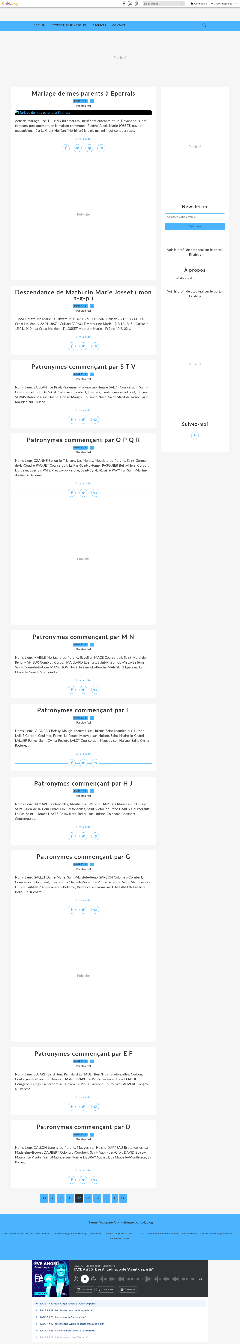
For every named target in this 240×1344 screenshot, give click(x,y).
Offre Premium (189, 1233)
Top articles (95, 1233)
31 (70, 1198)
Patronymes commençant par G (83, 857)
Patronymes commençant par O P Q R (83, 440)
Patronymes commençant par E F (83, 1054)
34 (97, 1198)
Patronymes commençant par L (83, 710)
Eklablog (147, 1222)
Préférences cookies (119, 1238)
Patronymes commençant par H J (83, 784)
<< (44, 1198)
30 (60, 1198)
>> (123, 1198)
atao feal (197, 250)
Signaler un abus (124, 1233)
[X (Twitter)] (130, 3)
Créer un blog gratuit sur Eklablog (70, 1233)
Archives (99, 25)
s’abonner (86, 1289)
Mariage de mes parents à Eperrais (83, 94)
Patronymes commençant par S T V (83, 367)
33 (88, 1198)
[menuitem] (39, 26)
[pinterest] (136, 3)
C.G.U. (140, 1233)
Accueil (39, 25)
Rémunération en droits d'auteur (163, 1233)
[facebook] (124, 3)
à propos (130, 1289)
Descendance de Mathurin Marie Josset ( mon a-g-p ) (83, 296)
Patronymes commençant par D (83, 1127)
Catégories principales (69, 25)
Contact (118, 25)
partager (108, 1289)
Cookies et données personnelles (216, 1233)
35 (106, 1198)
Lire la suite (83, 139)
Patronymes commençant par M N (83, 637)
